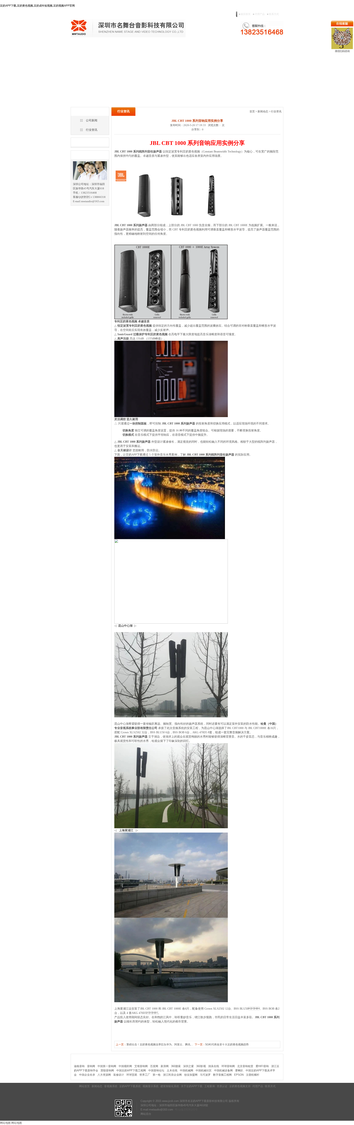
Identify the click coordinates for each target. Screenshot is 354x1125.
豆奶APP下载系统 (130, 1086)
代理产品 (260, 14)
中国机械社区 (204, 1070)
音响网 (91, 1066)
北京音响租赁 (245, 1066)
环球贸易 (131, 1074)
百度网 (154, 1066)
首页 (252, 111)
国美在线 (213, 1066)
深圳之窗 (188, 1066)
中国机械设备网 (223, 1070)
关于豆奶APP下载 (194, 46)
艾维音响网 (141, 1066)
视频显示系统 (151, 46)
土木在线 (172, 1070)
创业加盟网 (190, 1074)
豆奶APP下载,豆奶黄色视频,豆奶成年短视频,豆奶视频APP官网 (37, 5)
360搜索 (176, 1066)
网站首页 (76, 46)
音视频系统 (104, 46)
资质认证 (227, 46)
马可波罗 (205, 1074)
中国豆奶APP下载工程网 (131, 1070)
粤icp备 (179, 1109)
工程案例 (213, 46)
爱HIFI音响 (262, 1066)
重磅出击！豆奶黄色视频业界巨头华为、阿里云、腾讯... (159, 1044)
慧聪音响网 (107, 1070)
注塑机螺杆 (252, 1074)
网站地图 (5, 1122)
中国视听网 (125, 1066)
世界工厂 (145, 1074)
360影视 (201, 1066)
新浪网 (165, 1066)
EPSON (239, 1074)
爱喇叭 (239, 1070)
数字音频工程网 (222, 1074)
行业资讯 (91, 129)
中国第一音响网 (107, 1066)
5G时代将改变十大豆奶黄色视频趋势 (227, 1044)
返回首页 (246, 14)
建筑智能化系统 (171, 46)
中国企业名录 (87, 1074)
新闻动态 (89, 46)
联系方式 (274, 14)
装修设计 (118, 1074)
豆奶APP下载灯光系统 (127, 46)
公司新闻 (91, 120)
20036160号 (191, 1109)
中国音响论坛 (156, 1070)
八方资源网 (104, 1074)
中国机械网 (186, 1070)
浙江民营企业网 (172, 1074)
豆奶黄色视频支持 (245, 46)
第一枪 (157, 1074)
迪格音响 (79, 1066)
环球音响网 (228, 1066)
